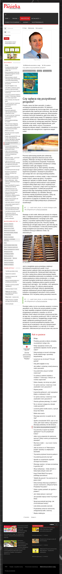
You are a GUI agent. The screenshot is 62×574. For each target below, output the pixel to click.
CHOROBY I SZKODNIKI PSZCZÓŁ (9, 240)
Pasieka (14, 18)
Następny (57, 524)
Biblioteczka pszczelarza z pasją (32, 65)
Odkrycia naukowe (8, 260)
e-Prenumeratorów (41, 209)
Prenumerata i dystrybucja (31, 566)
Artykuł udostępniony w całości (11, 249)
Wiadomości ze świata (9, 230)
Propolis (39, 71)
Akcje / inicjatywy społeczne (11, 247)
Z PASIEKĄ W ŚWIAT (9, 253)
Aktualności (35, 18)
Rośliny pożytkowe (8, 256)
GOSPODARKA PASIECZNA (10, 245)
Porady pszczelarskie (12, 22)
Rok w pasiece (39, 28)
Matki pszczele (7, 258)
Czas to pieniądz (9, 303)
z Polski (33, 532)
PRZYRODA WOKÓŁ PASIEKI (11, 232)
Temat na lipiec (47, 71)
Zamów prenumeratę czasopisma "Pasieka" (27, 356)
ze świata (42, 542)
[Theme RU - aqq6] (12, 6)
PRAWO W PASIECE (8, 264)
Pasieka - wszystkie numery (16, 566)
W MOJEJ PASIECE (8, 224)
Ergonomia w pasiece (10, 273)
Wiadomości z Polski (9, 228)
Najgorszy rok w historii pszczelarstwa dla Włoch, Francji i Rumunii (11, 293)
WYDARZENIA (7, 234)
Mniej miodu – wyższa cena (12, 297)
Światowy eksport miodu (11, 288)
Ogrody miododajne (9, 262)
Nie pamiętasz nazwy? (10, 42)
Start (7, 18)
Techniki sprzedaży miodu (11, 271)
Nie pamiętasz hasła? (10, 43)
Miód (5, 243)
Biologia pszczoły (8, 251)
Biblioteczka (25, 18)
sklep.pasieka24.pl (38, 22)
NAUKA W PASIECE (8, 226)
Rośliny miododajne (8, 237)
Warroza (15, 258)
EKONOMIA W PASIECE (29, 71)
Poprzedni (55, 524)
